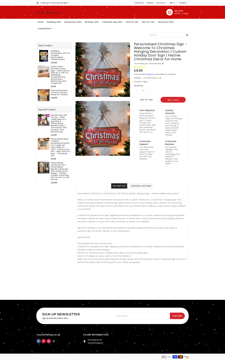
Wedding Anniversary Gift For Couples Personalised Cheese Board (60, 55)
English (183, 3)
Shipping (150, 74)
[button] (140, 67)
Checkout (139, 3)
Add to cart (146, 99)
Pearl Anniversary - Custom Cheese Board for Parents (60, 92)
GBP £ (172, 3)
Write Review (155, 63)
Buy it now (173, 100)
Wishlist (150, 3)
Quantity (138, 85)
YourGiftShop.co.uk (48, 12)
